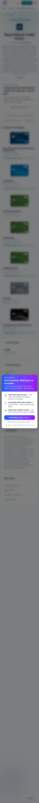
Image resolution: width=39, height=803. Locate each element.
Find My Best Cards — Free (18, 417)
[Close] (34, 377)
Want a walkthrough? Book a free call (20, 425)
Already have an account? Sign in (19, 422)
